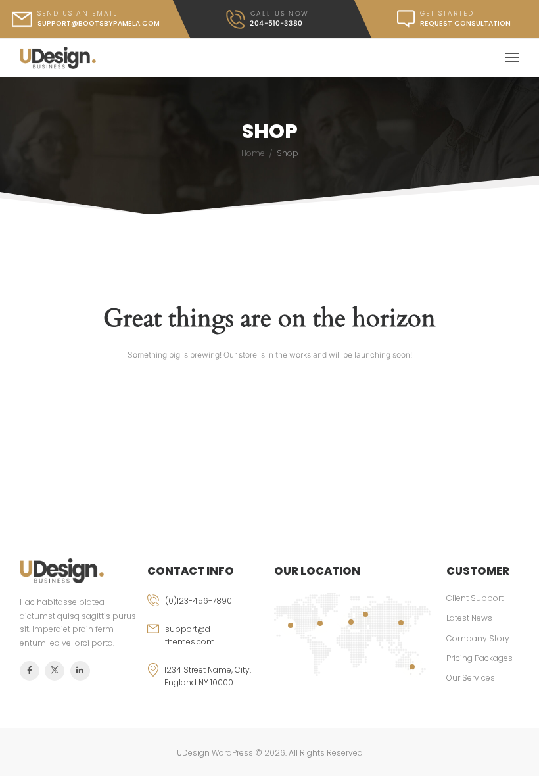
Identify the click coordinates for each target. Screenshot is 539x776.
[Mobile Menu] (512, 57)
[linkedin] (80, 671)
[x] (54, 671)
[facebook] (29, 671)
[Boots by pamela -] (58, 58)
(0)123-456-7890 (198, 600)
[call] (267, 19)
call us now (279, 13)
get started (447, 13)
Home (253, 152)
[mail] (86, 19)
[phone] (206, 608)
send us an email (77, 13)
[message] (447, 19)
